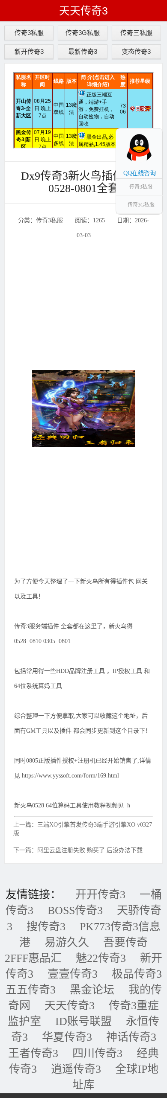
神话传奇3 (131, 1037)
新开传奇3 (29, 51)
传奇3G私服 (83, 32)
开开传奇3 (100, 894)
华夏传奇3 (67, 1037)
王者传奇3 (33, 1053)
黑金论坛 (92, 990)
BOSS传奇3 (75, 910)
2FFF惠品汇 (33, 958)
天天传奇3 (83, 11)
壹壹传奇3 (73, 974)
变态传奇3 (136, 51)
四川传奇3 (97, 1053)
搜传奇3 (46, 926)
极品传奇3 (137, 974)
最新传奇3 (82, 51)
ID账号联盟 (83, 1021)
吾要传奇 (125, 942)
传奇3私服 (29, 32)
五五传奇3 (31, 990)
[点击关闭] (153, 128)
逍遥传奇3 (76, 1069)
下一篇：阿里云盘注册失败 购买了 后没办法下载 (78, 850)
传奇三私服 (136, 32)
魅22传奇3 (101, 958)
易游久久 (67, 942)
